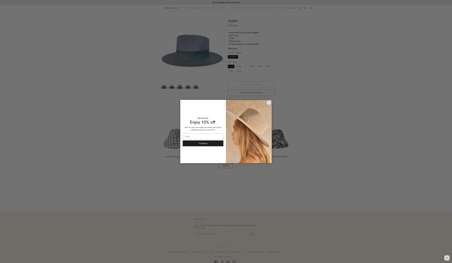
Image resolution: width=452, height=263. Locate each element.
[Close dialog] (269, 103)
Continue (203, 143)
